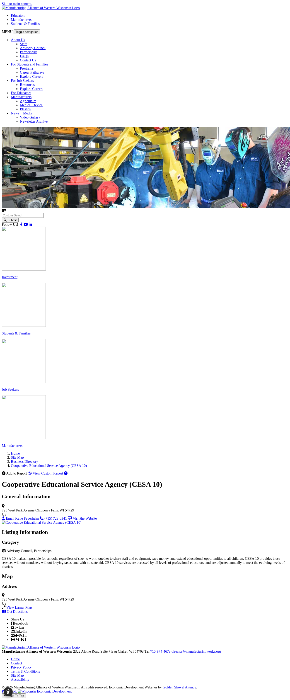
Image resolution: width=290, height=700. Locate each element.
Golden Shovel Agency (179, 687)
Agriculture (28, 101)
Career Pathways (32, 72)
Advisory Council (33, 48)
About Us (18, 40)
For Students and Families (29, 64)
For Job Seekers (22, 80)
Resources (27, 85)
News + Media (21, 113)
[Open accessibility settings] (8, 691)
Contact (16, 663)
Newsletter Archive (34, 121)
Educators (18, 15)
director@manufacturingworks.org (196, 651)
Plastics (25, 109)
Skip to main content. (17, 4)
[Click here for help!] (66, 473)
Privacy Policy (21, 667)
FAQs (24, 56)
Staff (23, 44)
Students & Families (25, 24)
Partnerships (28, 52)
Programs (27, 68)
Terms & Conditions (25, 671)
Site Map (17, 675)
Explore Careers (31, 76)
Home (15, 659)
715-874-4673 (160, 651)
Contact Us (28, 60)
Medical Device (31, 105)
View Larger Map (19, 607)
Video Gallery (30, 117)
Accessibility (20, 679)
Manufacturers (21, 20)
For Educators (21, 93)
